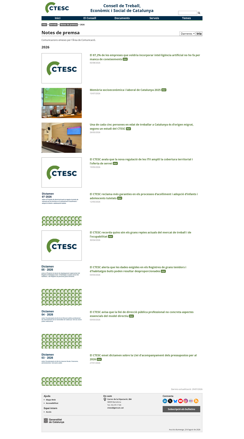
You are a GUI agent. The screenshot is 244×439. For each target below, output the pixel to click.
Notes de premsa (68, 24)
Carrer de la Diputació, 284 (119, 399)
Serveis (154, 18)
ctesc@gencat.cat (115, 407)
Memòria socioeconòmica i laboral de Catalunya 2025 (128, 90)
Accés (48, 412)
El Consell (89, 18)
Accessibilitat (52, 403)
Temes (186, 18)
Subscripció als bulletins (181, 409)
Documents (122, 18)
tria (199, 33)
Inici (57, 18)
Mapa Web (51, 399)
